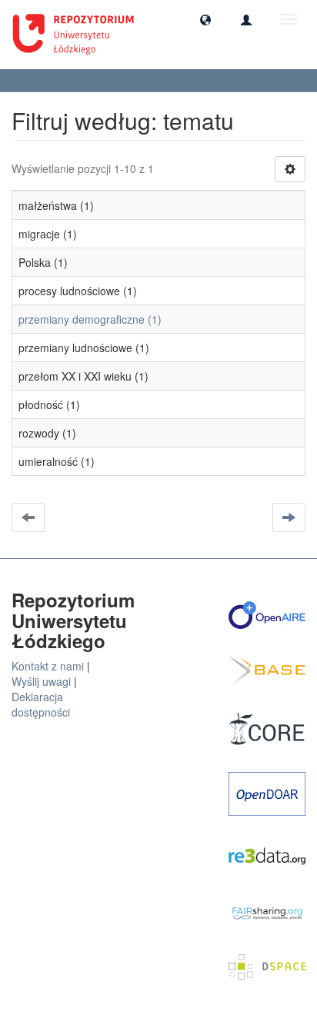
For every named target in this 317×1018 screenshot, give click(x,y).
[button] (205, 19)
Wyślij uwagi (41, 681)
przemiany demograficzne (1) (90, 319)
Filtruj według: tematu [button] (69, 80)
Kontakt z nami (48, 666)
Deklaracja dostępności (41, 704)
